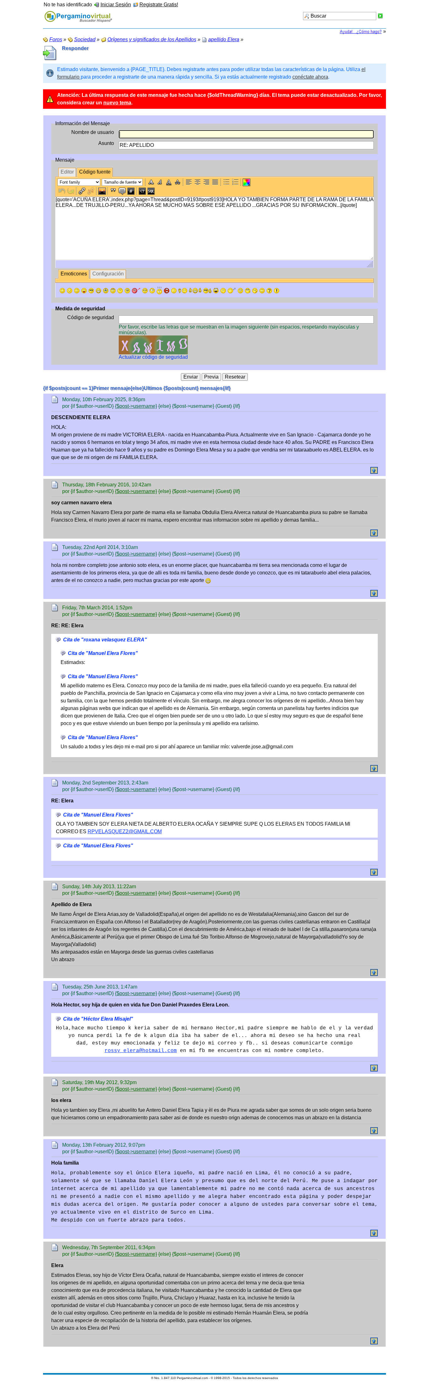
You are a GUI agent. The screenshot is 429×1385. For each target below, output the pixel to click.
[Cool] (91, 290)
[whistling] (247, 290)
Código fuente (95, 172)
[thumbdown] (182, 290)
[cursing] (166, 290)
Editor (67, 172)
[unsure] (127, 290)
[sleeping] (232, 290)
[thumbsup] (195, 290)
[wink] (76, 290)
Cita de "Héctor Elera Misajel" (98, 1019)
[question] (269, 290)
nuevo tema (117, 102)
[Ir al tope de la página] (374, 470)
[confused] (159, 290)
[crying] (105, 290)
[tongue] (84, 290)
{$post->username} (136, 406)
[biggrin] (98, 290)
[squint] (262, 290)
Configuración (108, 273)
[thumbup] (207, 290)
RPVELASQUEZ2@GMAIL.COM (125, 831)
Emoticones (74, 273)
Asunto (106, 143)
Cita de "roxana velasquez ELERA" (105, 639)
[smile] (62, 290)
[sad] (69, 290)
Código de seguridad (90, 317)
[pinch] (223, 290)
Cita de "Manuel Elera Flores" (103, 653)
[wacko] (240, 290)
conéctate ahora (310, 77)
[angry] (145, 290)
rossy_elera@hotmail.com (141, 1051)
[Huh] (120, 290)
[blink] (152, 290)
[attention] (276, 290)
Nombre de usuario (92, 132)
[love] (136, 290)
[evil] (255, 290)
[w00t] (216, 290)
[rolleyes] (113, 290)
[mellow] (173, 290)
